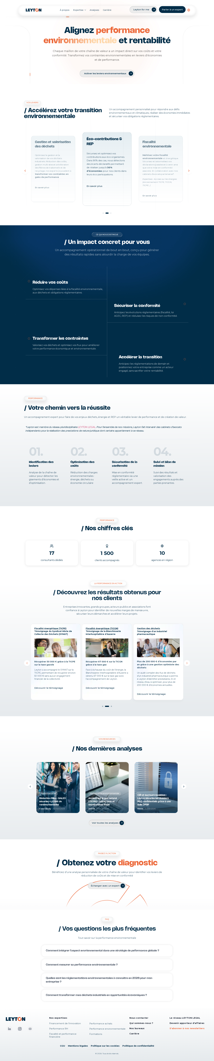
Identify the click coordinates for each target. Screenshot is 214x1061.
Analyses (94, 10)
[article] (55, 674)
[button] (188, 10)
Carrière (107, 10)
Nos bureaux (137, 1028)
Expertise (78, 10)
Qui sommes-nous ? (141, 1023)
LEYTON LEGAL (86, 427)
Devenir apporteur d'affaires (187, 1023)
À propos (64, 10)
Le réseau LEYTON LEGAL (185, 1018)
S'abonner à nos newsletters (187, 1028)
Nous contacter (138, 1018)
